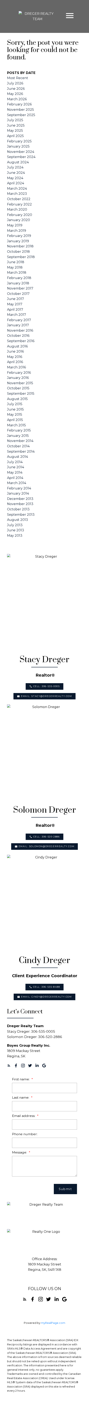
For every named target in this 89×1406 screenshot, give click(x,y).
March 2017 (16, 315)
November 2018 (20, 246)
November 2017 (20, 288)
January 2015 (18, 436)
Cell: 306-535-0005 (46, 686)
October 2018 (18, 252)
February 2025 (19, 141)
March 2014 (16, 483)
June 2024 (16, 173)
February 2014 (19, 488)
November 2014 (20, 441)
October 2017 (18, 294)
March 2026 (17, 99)
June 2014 (15, 467)
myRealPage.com (53, 1322)
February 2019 (19, 236)
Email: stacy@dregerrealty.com (46, 696)
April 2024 (15, 183)
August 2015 (17, 399)
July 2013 (15, 525)
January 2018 (18, 283)
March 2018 (16, 273)
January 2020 (18, 220)
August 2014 (17, 457)
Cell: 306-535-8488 (46, 987)
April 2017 (15, 309)
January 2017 (18, 325)
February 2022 (19, 204)
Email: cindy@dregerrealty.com (46, 996)
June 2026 (16, 89)
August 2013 (17, 520)
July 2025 (15, 120)
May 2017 (14, 304)
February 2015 (19, 430)
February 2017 (19, 320)
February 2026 (19, 104)
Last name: (21, 1097)
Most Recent (17, 78)
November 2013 (20, 504)
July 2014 (15, 462)
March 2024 (17, 188)
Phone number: (24, 1134)
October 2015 (18, 388)
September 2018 (21, 257)
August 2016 (17, 346)
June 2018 (15, 262)
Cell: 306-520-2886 (46, 836)
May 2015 (14, 414)
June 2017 (15, 299)
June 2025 (16, 125)
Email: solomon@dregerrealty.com (47, 846)
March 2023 (17, 194)
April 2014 (15, 478)
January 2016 (18, 378)
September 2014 (21, 451)
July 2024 (15, 167)
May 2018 (15, 267)
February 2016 (19, 373)
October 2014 (18, 446)
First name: (21, 1079)
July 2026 (15, 83)
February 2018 (19, 278)
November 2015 (20, 383)
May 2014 (14, 472)
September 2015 (20, 394)
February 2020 (19, 215)
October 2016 (18, 336)
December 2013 (20, 499)
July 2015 (14, 404)
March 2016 (16, 367)
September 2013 (21, 515)
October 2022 (18, 199)
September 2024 (21, 157)
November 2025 (20, 110)
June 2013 (15, 530)
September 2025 (21, 115)
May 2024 (15, 178)
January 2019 (18, 241)
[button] (44, 686)
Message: (20, 1152)
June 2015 (15, 409)
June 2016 (15, 351)
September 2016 (20, 341)
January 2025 (18, 146)
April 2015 (15, 420)
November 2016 (20, 330)
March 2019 (16, 231)
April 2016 (15, 362)
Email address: (24, 1116)
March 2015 (16, 425)
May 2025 (15, 131)
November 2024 (20, 152)
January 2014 (18, 493)
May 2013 (14, 535)
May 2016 (14, 357)
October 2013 (18, 509)
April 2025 (15, 136)
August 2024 (18, 162)
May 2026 (15, 94)
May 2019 (14, 225)
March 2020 (17, 209)
